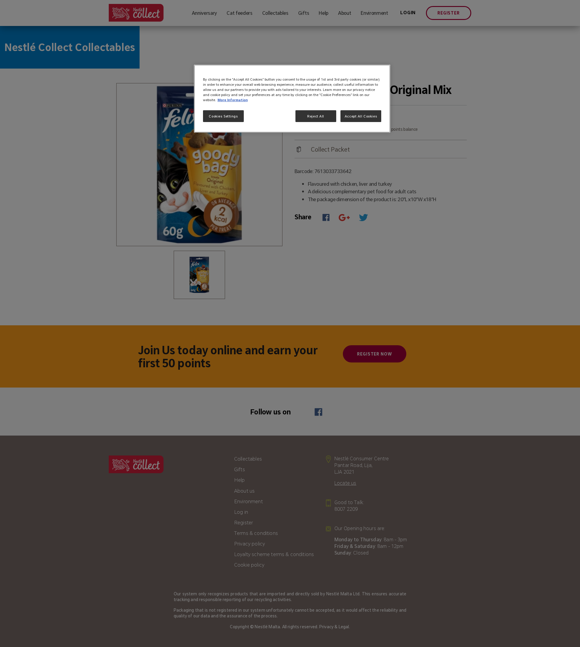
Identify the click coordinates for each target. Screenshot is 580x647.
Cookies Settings (223, 116)
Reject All (315, 116)
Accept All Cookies (361, 116)
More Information (233, 100)
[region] (292, 99)
